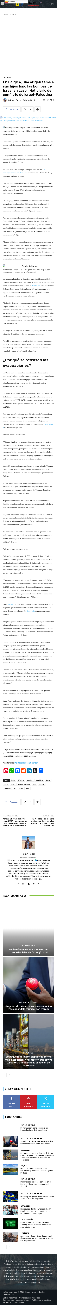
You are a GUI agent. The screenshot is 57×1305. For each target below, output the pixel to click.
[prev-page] (5, 1075)
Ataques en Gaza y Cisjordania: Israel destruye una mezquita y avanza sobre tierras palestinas (36, 1238)
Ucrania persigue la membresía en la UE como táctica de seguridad (37, 1197)
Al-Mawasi (36, 286)
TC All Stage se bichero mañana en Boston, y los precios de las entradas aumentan (42, 822)
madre (41, 784)
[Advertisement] (28, 46)
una (27, 788)
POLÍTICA (14, 14)
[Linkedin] (28, 883)
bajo (13, 780)
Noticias (7, 788)
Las (34, 784)
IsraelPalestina (24, 784)
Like (11, 1096)
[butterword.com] (28, 4)
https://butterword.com (28, 857)
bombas (30, 780)
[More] (37, 109)
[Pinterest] (34, 883)
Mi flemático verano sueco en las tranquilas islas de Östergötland (28, 951)
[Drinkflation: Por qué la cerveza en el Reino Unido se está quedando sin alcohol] (10, 1183)
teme (21, 788)
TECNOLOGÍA (26, 1220)
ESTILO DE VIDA (28, 946)
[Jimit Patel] (5, 100)
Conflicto (39, 780)
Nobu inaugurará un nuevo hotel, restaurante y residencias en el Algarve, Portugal (36, 1170)
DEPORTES (28, 1053)
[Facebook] (18, 883)
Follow (28, 1096)
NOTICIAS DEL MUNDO (28, 1002)
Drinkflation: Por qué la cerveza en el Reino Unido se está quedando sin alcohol (35, 1184)
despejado (31, 611)
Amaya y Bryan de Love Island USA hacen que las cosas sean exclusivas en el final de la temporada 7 (15, 822)
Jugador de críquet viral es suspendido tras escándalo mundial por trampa (28, 1007)
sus (14, 788)
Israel (13, 784)
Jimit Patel (15, 100)
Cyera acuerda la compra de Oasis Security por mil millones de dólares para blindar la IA (35, 1224)
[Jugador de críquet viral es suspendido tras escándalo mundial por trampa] (28, 985)
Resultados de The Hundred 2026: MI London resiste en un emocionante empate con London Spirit (35, 1211)
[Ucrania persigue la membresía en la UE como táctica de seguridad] (10, 1196)
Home (5, 14)
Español (11, 2)
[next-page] (9, 1075)
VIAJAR (23, 1165)
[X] (39, 883)
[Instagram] (23, 883)
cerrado (10, 604)
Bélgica (21, 780)
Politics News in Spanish (26, 763)
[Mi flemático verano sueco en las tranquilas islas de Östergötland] (28, 928)
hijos (6, 784)
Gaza (48, 780)
